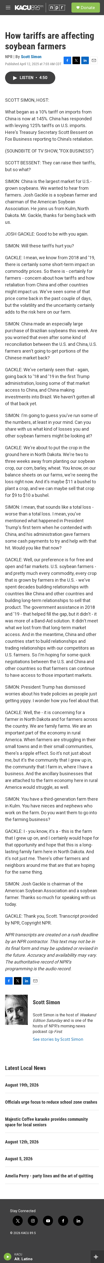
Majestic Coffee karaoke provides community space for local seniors (46, 1122)
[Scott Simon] (16, 1010)
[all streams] (97, 1256)
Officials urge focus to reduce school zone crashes (51, 1102)
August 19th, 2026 (22, 1085)
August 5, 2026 (19, 1158)
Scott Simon (31, 56)
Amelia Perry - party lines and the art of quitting (49, 1175)
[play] (8, 1256)
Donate (88, 7)
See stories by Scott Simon (58, 1039)
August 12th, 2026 (22, 1141)
